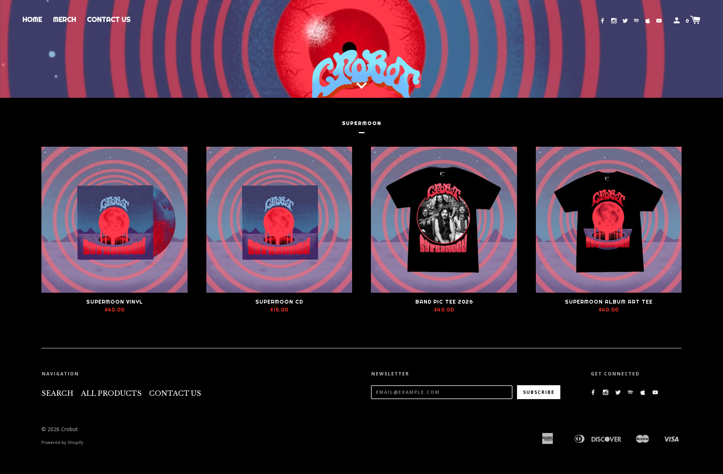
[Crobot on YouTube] (659, 20)
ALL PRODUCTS (111, 393)
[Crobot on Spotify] (636, 20)
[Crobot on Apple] (647, 20)
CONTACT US (109, 19)
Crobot (69, 429)
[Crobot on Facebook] (602, 20)
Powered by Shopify (62, 442)
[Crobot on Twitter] (625, 20)
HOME (32, 19)
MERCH (64, 19)
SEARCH (57, 393)
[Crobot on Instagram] (613, 20)
